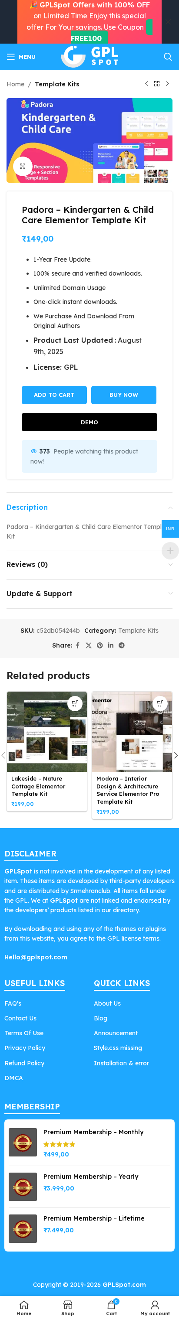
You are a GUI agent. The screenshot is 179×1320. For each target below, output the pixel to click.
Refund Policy (24, 1063)
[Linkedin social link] (111, 645)
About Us (107, 1003)
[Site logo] (89, 56)
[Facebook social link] (78, 645)
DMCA (13, 1078)
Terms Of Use (23, 1033)
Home (15, 84)
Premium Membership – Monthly (93, 1132)
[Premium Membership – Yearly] (23, 1187)
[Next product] (167, 84)
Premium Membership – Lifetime (94, 1218)
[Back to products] (157, 84)
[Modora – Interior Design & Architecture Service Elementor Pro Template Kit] (132, 732)
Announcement (116, 1033)
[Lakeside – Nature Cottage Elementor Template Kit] (47, 732)
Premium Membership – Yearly (90, 1176)
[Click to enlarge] (23, 166)
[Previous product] (146, 84)
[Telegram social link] (121, 645)
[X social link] (88, 645)
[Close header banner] (168, 22)
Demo (89, 422)
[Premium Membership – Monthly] (23, 1143)
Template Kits (57, 84)
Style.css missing (118, 1048)
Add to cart (54, 394)
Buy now (123, 394)
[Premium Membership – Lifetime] (23, 1228)
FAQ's (12, 1003)
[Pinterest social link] (100, 645)
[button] (75, 703)
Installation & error (121, 1063)
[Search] (168, 56)
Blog (100, 1018)
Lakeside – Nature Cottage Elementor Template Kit (38, 786)
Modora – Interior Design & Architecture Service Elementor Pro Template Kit (127, 790)
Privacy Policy (24, 1048)
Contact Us (20, 1018)
